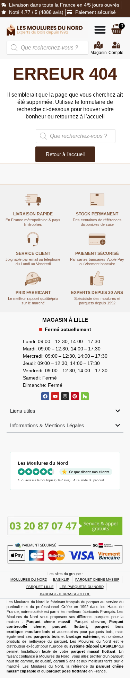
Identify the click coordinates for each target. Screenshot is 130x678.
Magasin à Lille (65, 320)
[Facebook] (45, 396)
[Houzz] (85, 396)
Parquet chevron (90, 621)
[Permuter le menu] (100, 30)
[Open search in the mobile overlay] (47, 48)
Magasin (98, 52)
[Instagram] (65, 396)
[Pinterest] (75, 396)
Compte (116, 52)
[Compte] (116, 45)
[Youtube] (55, 396)
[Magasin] (98, 45)
